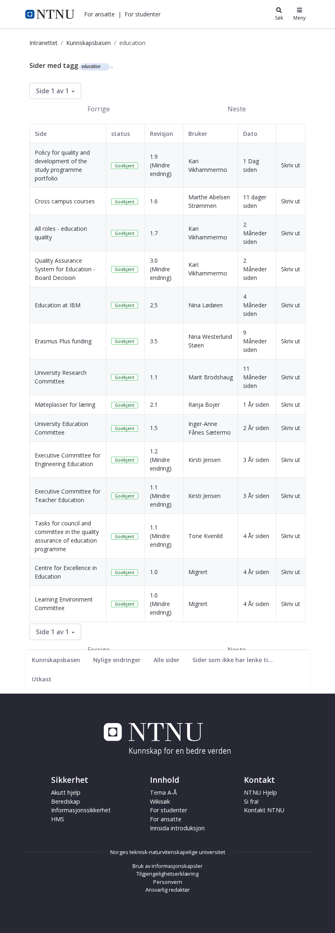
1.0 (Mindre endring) (161, 603)
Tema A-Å (163, 792)
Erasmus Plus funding (63, 341)
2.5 (154, 305)
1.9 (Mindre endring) (161, 165)
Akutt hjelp (65, 792)
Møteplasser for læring (65, 404)
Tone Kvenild (205, 536)
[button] (99, 14)
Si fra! (251, 801)
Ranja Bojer (204, 404)
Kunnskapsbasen (88, 43)
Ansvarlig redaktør (167, 889)
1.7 (154, 233)
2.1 (154, 404)
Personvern (167, 882)
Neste (237, 108)
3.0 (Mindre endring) (161, 269)
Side (41, 133)
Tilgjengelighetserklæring (167, 873)
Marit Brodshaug (210, 377)
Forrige (98, 108)
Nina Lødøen (205, 305)
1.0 (154, 572)
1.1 (154, 377)
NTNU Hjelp (260, 792)
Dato (250, 133)
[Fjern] (103, 66)
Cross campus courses (65, 201)
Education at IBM (57, 305)
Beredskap (65, 801)
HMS (57, 819)
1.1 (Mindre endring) (161, 495)
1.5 (154, 428)
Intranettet (43, 43)
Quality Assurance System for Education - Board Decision (65, 269)
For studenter (168, 810)
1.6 (154, 201)
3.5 (154, 341)
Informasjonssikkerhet (81, 810)
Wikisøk (160, 801)
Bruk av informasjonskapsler (167, 866)
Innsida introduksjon (177, 828)
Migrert (198, 572)
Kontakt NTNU (264, 810)
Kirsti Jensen (204, 460)
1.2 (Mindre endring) (161, 459)
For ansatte (165, 819)
